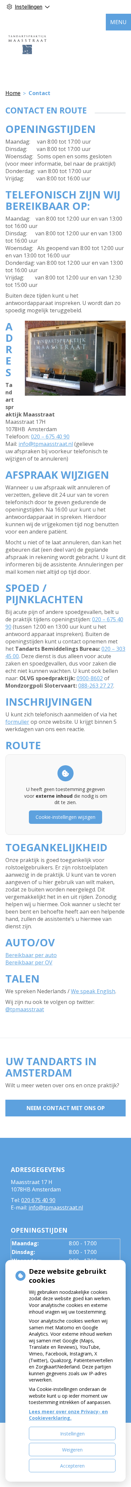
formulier (17, 721)
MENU (118, 22)
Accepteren (72, 1466)
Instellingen (72, 1433)
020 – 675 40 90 (50, 436)
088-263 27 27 (95, 685)
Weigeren (72, 1449)
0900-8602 (90, 678)
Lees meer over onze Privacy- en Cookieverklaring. (68, 1414)
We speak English (93, 991)
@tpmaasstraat (24, 1009)
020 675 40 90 (38, 1200)
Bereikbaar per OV (28, 962)
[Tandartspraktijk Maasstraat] (26, 44)
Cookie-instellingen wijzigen (65, 817)
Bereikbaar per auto (31, 955)
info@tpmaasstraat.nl (45, 444)
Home (12, 93)
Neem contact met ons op (66, 1108)
